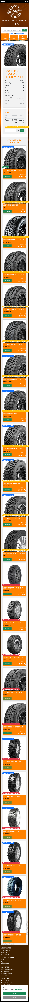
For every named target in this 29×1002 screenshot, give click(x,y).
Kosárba (7, 176)
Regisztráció (9, 33)
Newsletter (4, 975)
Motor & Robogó (6, 950)
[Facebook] (27, 1)
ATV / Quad (4, 952)
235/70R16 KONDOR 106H (12, 935)
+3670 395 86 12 (7, 984)
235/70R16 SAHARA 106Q (12, 483)
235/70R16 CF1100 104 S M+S (13, 275)
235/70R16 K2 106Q (10, 414)
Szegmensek (6, 20)
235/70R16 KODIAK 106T (12, 900)
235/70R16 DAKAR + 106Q (12, 170)
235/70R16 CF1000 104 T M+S (13, 240)
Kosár (2, 960)
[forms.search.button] (24, 30)
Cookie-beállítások (6, 973)
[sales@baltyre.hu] (25, 1)
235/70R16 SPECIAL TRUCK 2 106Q (15, 518)
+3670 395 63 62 (7, 983)
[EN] (4, 1)
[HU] (2, 1)
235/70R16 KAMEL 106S (11, 796)
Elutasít (14, 997)
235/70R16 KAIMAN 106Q (12, 762)
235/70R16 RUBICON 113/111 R (14, 379)
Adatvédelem (10, 24)
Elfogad (14, 993)
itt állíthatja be (18, 989)
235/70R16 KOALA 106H (11, 831)
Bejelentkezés (20, 33)
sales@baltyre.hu (8, 981)
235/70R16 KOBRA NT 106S (13, 866)
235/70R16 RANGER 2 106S (12, 449)
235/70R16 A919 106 (10, 205)
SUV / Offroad (5, 954)
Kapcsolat (20, 24)
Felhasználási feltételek (19, 20)
